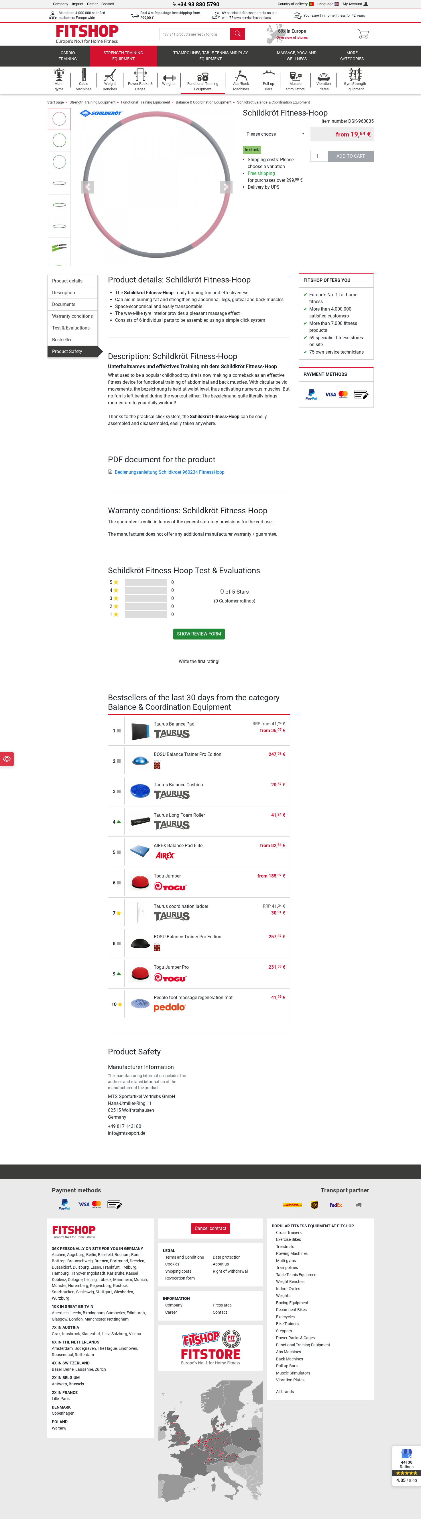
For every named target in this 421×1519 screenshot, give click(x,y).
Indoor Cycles (288, 1288)
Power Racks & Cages (295, 1337)
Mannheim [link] (122, 1279)
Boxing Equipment (292, 1302)
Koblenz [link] (59, 1279)
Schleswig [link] (85, 1292)
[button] (59, 119)
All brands (285, 1391)
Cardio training (68, 56)
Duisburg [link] (81, 1267)
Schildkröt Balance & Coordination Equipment (273, 102)
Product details (67, 281)
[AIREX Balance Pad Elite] (140, 851)
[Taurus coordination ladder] (140, 912)
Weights (283, 1295)
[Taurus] (172, 734)
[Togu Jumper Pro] (140, 973)
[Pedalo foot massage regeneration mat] (140, 1003)
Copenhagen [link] (63, 1413)
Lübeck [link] (105, 1279)
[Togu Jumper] (140, 882)
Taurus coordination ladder (181, 906)
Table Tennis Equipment (297, 1274)
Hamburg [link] (60, 1273)
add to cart (351, 156)
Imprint (77, 4)
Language (325, 4)
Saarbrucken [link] (63, 1292)
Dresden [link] (137, 1261)
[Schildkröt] (101, 113)
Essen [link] (96, 1267)
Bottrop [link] (59, 1261)
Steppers (284, 1331)
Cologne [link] (75, 1279)
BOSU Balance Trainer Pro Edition (187, 754)
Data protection (227, 1257)
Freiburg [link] (128, 1267)
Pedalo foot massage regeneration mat (193, 997)
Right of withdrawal (230, 1271)
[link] (311, 394)
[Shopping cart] (365, 34)
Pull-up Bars (287, 1366)
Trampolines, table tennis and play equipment (210, 56)
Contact (107, 4)
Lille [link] (55, 1398)
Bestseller (62, 339)
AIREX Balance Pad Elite (178, 845)
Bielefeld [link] (105, 1254)
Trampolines (287, 1267)
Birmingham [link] (94, 1313)
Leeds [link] (75, 1313)
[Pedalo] (172, 1007)
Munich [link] (140, 1279)
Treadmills (285, 1246)
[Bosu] (172, 764)
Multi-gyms (286, 1260)
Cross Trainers (289, 1232)
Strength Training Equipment (123, 56)
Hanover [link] (77, 1273)
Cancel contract (210, 1228)
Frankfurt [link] (111, 1267)
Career (92, 4)
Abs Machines (288, 1352)
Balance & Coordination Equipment (203, 102)
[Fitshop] (87, 33)
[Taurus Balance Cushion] (140, 790)
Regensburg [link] (100, 1285)
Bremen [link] (101, 1261)
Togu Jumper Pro (171, 967)
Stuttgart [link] (104, 1292)
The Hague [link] (107, 1348)
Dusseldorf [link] (61, 1267)
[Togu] (172, 886)
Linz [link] (106, 1333)
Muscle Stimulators (293, 1373)
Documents (63, 304)
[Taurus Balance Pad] (140, 730)
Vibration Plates (290, 1380)
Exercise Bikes (288, 1239)
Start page (55, 102)
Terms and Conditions (184, 1257)
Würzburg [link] (60, 1298)
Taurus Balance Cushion (178, 784)
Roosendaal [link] (62, 1354)
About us (221, 1264)
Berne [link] (68, 1369)
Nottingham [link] (118, 1319)
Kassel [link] (132, 1273)
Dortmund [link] (119, 1261)
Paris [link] (65, 1398)
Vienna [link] (135, 1333)
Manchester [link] (94, 1319)
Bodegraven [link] (85, 1348)
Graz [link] (56, 1333)
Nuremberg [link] (78, 1285)
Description (63, 292)
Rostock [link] (120, 1285)
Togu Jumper (167, 876)
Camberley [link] (115, 1313)
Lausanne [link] (84, 1369)
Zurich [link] (100, 1369)
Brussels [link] (76, 1384)
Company (60, 4)
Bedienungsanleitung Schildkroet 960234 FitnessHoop (170, 472)
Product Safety (67, 351)
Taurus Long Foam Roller (179, 815)
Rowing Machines (292, 1253)
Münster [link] (59, 1285)
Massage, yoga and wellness (296, 56)
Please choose (261, 134)
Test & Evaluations (71, 328)
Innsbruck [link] (71, 1333)
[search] (237, 34)
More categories (352, 56)
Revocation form (180, 1278)
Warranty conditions (72, 316)
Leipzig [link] (90, 1279)
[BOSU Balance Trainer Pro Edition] (140, 760)
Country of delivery (293, 4)
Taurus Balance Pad (174, 724)
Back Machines (289, 1359)
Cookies (172, 1264)
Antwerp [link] (59, 1384)
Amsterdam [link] (62, 1348)
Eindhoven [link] (128, 1348)
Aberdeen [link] (60, 1313)
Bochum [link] (122, 1254)
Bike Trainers (287, 1323)
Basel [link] (57, 1369)
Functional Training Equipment (145, 102)
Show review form (199, 634)
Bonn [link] (136, 1254)
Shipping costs (178, 1271)
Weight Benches (290, 1281)
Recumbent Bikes (291, 1309)
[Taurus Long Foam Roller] (140, 821)
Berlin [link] (91, 1254)
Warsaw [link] (59, 1428)
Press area (222, 1305)
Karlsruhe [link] (115, 1273)
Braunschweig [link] (80, 1261)
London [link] (76, 1319)
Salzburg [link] (119, 1333)
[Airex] (172, 855)
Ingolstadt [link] (96, 1273)
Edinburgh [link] (136, 1313)
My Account (352, 4)
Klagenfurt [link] (91, 1333)
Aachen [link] (58, 1254)
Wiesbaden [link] (123, 1292)
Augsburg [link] (75, 1254)
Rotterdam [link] (84, 1354)
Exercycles (285, 1317)
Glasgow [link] (59, 1319)
